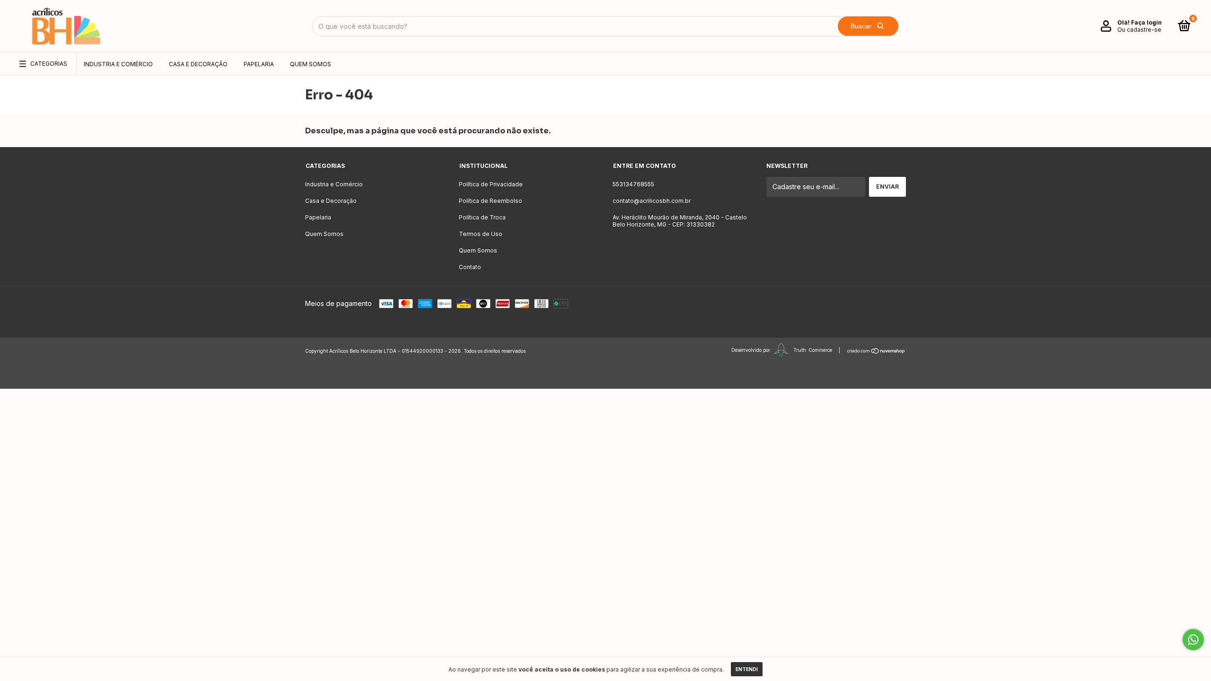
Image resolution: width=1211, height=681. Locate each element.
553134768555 (633, 184)
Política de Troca (482, 217)
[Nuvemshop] (876, 351)
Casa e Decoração (198, 64)
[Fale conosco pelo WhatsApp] (1193, 639)
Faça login (1146, 22)
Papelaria (259, 64)
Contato (470, 267)
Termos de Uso (480, 233)
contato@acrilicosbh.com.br (652, 200)
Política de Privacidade (491, 184)
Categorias (48, 63)
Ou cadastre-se (1139, 29)
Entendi (747, 669)
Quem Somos (310, 64)
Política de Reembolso (490, 200)
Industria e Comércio (118, 64)
